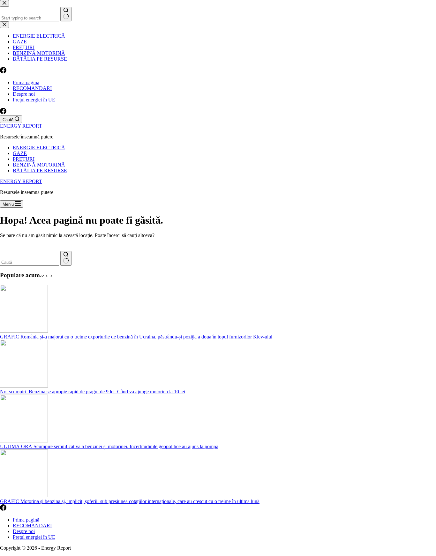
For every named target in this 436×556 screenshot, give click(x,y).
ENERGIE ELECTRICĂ (39, 147)
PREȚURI (23, 159)
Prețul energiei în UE (34, 99)
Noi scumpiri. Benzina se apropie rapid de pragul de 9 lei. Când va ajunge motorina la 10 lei (92, 391)
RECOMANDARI (32, 88)
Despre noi (24, 94)
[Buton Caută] (65, 258)
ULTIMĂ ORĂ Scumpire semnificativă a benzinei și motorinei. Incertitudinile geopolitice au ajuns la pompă (109, 446)
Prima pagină (26, 82)
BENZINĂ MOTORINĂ (39, 164)
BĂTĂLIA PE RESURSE (40, 170)
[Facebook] (3, 112)
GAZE (20, 153)
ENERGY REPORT (21, 126)
